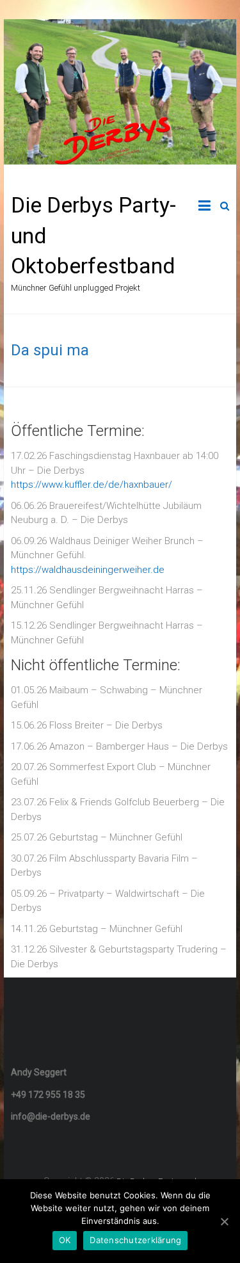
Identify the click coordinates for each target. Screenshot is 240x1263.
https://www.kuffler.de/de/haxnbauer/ (91, 484)
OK (65, 1240)
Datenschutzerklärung (135, 1240)
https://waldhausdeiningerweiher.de (87, 569)
